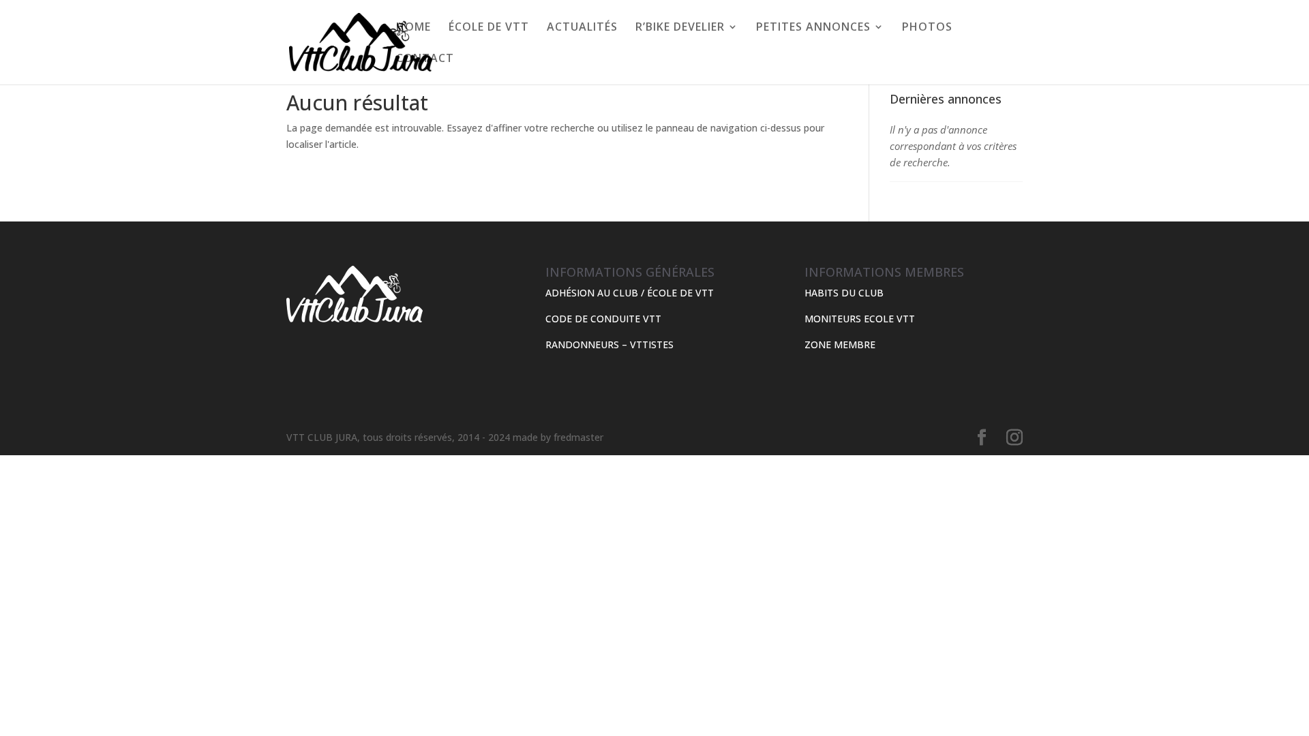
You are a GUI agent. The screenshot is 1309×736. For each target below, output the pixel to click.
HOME (413, 28)
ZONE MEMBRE (839, 344)
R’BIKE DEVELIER (680, 28)
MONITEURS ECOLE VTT (859, 318)
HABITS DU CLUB (844, 292)
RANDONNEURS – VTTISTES (609, 344)
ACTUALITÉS (582, 28)
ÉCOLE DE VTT (489, 28)
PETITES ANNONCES (813, 28)
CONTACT (425, 59)
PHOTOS (927, 28)
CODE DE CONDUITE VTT (603, 318)
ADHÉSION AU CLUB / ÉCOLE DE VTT (629, 292)
